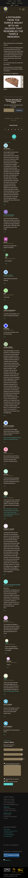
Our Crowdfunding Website (9, 834)
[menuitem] (8, 3)
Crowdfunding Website (8, 832)
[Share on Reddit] (15, 129)
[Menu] (23, 9)
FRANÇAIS (8, 3)
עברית (15, 1)
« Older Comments (7, 142)
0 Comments (16, 118)
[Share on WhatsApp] (11, 129)
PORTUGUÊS (19, 3)
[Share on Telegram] (18, 129)
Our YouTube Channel (8, 836)
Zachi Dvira (13, 120)
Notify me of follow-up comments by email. (12, 780)
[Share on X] (8, 129)
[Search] (19, 9)
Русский (16, 5)
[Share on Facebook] (5, 129)
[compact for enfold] (12, 9)
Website (22, 758)
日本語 (12, 5)
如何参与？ (14, 3)
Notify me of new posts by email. (11, 781)
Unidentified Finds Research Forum (10, 831)
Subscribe (19, 110)
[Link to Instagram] (21, 129)
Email (22, 755)
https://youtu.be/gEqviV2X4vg (11, 691)
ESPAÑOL (19, 1)
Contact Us (10, 1)
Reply (5, 204)
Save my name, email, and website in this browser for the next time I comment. (13, 764)
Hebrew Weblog (7, 829)
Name (22, 750)
